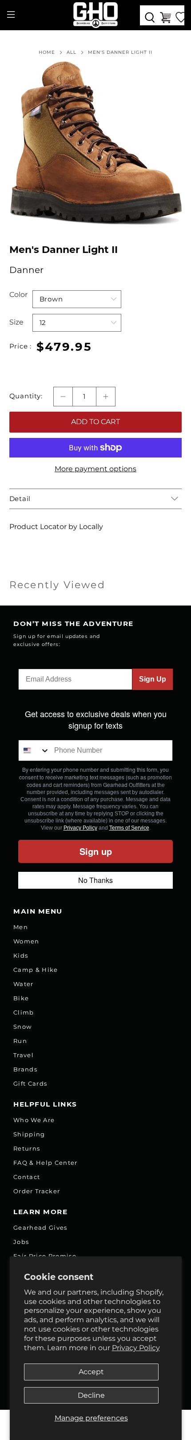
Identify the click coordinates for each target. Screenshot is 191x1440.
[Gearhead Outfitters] (95, 15)
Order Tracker (36, 1191)
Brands (25, 1069)
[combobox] (34, 750)
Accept (91, 1372)
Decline (91, 1395)
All (71, 52)
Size (16, 322)
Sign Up (152, 679)
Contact (26, 1176)
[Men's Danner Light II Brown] (95, 143)
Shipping (29, 1134)
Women (26, 941)
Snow (22, 1026)
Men (20, 927)
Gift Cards (30, 1083)
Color (18, 294)
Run (20, 1040)
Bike (21, 998)
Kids (20, 955)
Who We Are (34, 1119)
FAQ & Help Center (45, 1162)
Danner (26, 270)
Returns (26, 1148)
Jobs (21, 1241)
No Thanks (95, 880)
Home (47, 52)
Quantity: (26, 396)
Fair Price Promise (44, 1255)
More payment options (95, 469)
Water (23, 983)
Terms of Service (129, 828)
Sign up (96, 851)
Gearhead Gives (40, 1227)
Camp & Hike (35, 969)
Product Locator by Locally (56, 526)
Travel (23, 1055)
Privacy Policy (136, 1348)
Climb (23, 1012)
